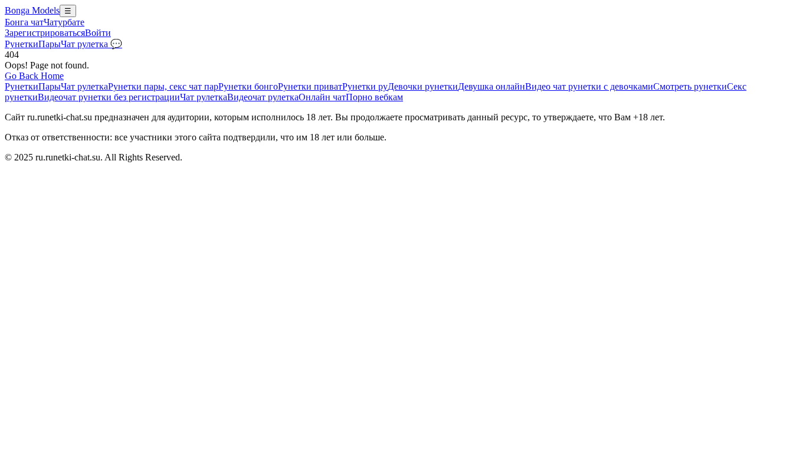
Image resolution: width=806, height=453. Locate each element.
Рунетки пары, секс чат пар (163, 86)
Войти (98, 33)
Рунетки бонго (248, 86)
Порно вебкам (374, 97)
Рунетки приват (310, 86)
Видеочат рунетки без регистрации (109, 97)
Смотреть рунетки (690, 86)
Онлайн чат (322, 97)
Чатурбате (64, 22)
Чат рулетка (84, 86)
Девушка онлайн (491, 86)
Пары (49, 44)
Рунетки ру (365, 86)
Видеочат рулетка (263, 97)
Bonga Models (32, 10)
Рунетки (21, 44)
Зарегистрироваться (45, 33)
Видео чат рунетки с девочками (589, 86)
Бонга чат (24, 22)
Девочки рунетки (423, 86)
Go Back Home (34, 76)
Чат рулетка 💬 (91, 44)
